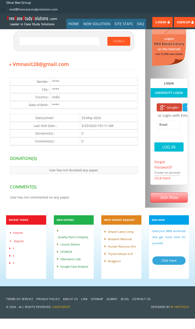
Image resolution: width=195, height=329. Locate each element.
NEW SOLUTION (96, 23)
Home (73, 23)
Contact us (141, 299)
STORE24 (66, 252)
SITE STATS (124, 23)
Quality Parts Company (73, 237)
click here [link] (162, 178)
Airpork (18, 233)
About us (70, 299)
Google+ (173, 107)
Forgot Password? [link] (163, 164)
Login (161, 22)
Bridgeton (114, 261)
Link (84, 299)
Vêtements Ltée (70, 259)
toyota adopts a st (120, 254)
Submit (112, 299)
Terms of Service (19, 299)
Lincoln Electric (70, 244)
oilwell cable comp (121, 232)
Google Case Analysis (74, 266)
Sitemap (97, 299)
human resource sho (122, 246)
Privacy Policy (48, 299)
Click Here (168, 260)
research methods (120, 239)
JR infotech (180, 307)
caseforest (61, 307)
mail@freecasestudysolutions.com (33, 9)
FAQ (140, 23)
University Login (169, 93)
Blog (125, 299)
